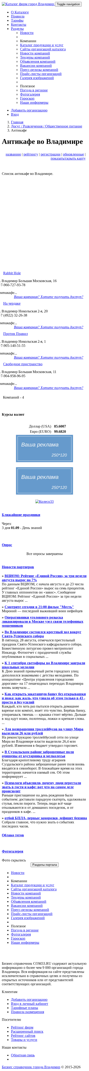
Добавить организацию (29, 110)
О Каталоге (20, 12)
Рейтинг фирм (22, 1027)
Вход (15, 114)
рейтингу (31, 154)
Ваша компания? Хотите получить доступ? (48, 297)
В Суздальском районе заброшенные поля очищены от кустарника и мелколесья (38, 754)
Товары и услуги (24, 1040)
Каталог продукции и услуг (41, 45)
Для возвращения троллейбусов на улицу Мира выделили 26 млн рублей (42, 731)
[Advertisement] (44, 220)
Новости (27, 33)
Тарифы (17, 20)
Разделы (17, 29)
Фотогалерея (30, 94)
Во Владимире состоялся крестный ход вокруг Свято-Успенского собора (41, 634)
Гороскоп (27, 98)
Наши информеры (34, 102)
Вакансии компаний (36, 65)
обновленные (73, 154)
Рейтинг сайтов (23, 1035)
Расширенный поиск (27, 1031)
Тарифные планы (24, 1008)
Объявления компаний (37, 61)
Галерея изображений (37, 78)
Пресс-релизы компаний (39, 70)
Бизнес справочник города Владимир (31, 1067)
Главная (17, 122)
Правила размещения (27, 1012)
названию (13, 154)
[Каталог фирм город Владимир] (28, 4)
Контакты (18, 24)
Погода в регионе (34, 90)
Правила (17, 16)
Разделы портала (44, 864)
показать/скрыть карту (68, 158)
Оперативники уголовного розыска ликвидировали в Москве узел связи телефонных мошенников (42, 621)
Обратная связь (23, 1055)
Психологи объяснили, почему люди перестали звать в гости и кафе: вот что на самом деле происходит (41, 787)
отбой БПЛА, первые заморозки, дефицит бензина (46, 818)
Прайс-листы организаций (41, 74)
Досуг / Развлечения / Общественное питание (46, 126)
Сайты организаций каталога (43, 49)
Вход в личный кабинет (29, 1004)
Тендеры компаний (35, 57)
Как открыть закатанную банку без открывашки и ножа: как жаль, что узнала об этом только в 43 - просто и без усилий (44, 698)
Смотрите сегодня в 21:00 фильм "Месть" (39, 607)
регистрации (50, 154)
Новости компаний (35, 53)
